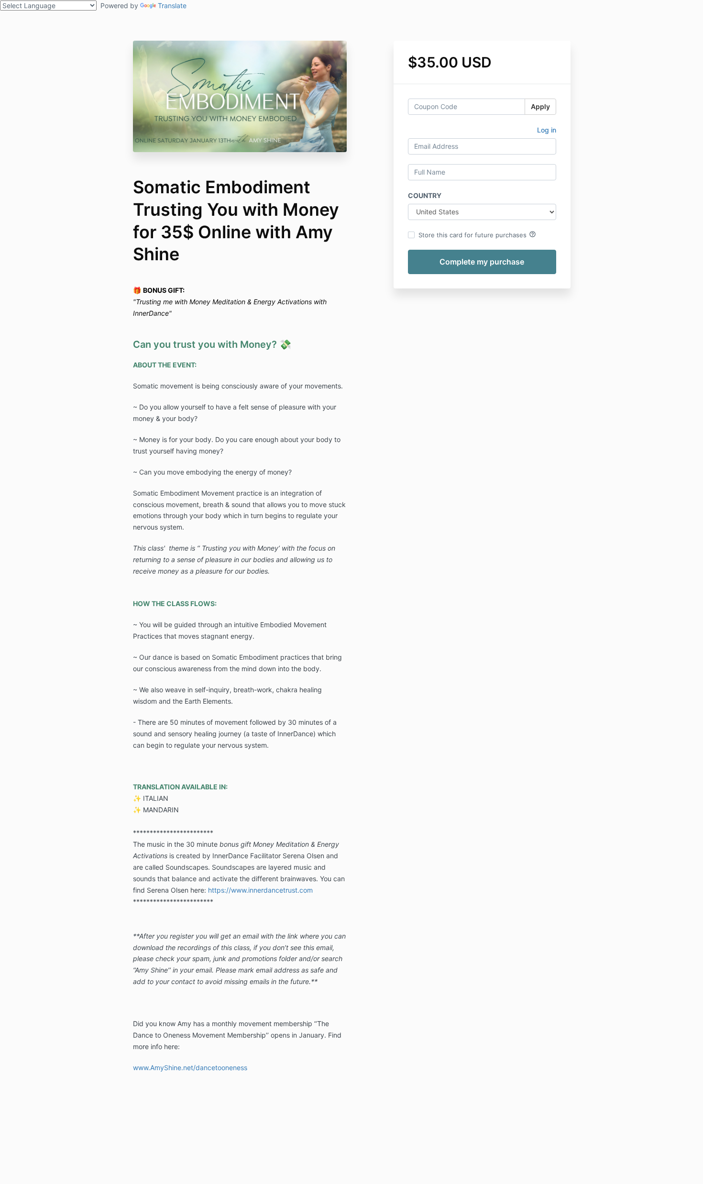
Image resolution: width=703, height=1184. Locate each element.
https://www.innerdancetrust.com (260, 890)
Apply (540, 106)
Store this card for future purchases (477, 234)
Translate (172, 5)
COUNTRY (424, 195)
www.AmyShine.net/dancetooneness (190, 1067)
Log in (546, 130)
